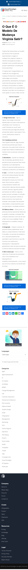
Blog (2, 535)
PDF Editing (5, 435)
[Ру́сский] (20, 21)
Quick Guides (5, 441)
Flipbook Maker (6, 406)
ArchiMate (5, 384)
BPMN (4, 387)
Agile (3, 371)
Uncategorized (6, 457)
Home (3, 16)
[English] (5, 21)
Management (6, 419)
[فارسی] (8, 21)
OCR (3, 425)
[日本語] (15, 21)
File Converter (6, 403)
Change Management (10, 44)
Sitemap (3, 538)
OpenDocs (5, 432)
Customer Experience (8, 397)
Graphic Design (6, 409)
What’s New (4, 490)
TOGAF (4, 451)
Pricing (3, 529)
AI (2, 378)
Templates (5, 447)
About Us (4, 487)
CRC (3, 393)
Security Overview (6, 557)
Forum (3, 496)
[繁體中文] (25, 21)
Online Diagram (6, 428)
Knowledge (4, 532)
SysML (4, 444)
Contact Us (4, 499)
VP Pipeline (5, 463)
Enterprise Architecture (9, 400)
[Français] (10, 21)
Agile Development (7, 374)
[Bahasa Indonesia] (13, 21)
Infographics (5, 416)
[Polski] (17, 21)
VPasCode (5, 466)
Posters (4, 438)
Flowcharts (4, 517)
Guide (3, 413)
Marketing (5, 422)
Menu (25, 10)
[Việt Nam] (21, 21)
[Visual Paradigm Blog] (8, 10)
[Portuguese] (18, 21)
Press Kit (4, 493)
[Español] (7, 21)
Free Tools (4, 541)
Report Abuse (5, 560)
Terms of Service (6, 551)
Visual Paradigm (6, 460)
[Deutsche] (4, 21)
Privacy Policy (5, 554)
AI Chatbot (5, 381)
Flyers (3, 514)
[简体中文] (23, 21)
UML (3, 454)
